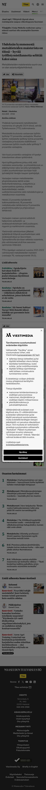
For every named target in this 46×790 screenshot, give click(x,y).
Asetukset (23, 458)
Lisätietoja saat (17, 443)
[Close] (41, 330)
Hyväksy (23, 452)
